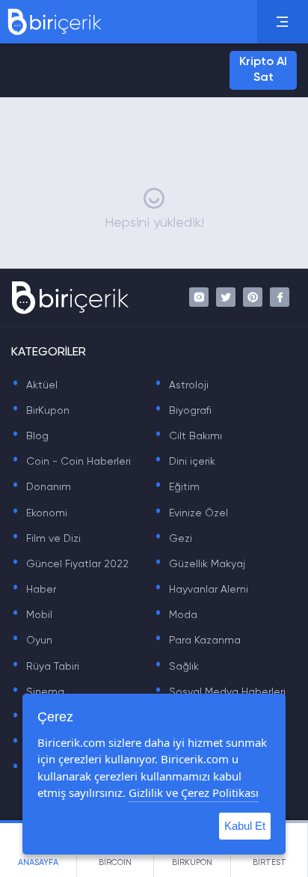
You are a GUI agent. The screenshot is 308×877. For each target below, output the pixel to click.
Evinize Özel (191, 513)
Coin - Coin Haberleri (71, 461)
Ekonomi (39, 513)
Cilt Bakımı (188, 436)
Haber (33, 589)
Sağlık (176, 666)
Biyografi (183, 411)
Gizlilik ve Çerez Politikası (194, 792)
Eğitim (177, 487)
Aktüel (34, 385)
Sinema (37, 692)
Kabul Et (244, 825)
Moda (175, 615)
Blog (30, 436)
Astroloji (181, 385)
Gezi (173, 539)
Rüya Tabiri (45, 666)
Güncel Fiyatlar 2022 (70, 564)
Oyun (31, 640)
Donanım (41, 487)
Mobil (31, 615)
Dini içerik (184, 461)
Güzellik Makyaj (199, 564)
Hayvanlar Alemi (201, 589)
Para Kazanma (197, 640)
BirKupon (40, 411)
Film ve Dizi (46, 539)
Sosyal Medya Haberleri (220, 692)
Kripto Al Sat (263, 70)
